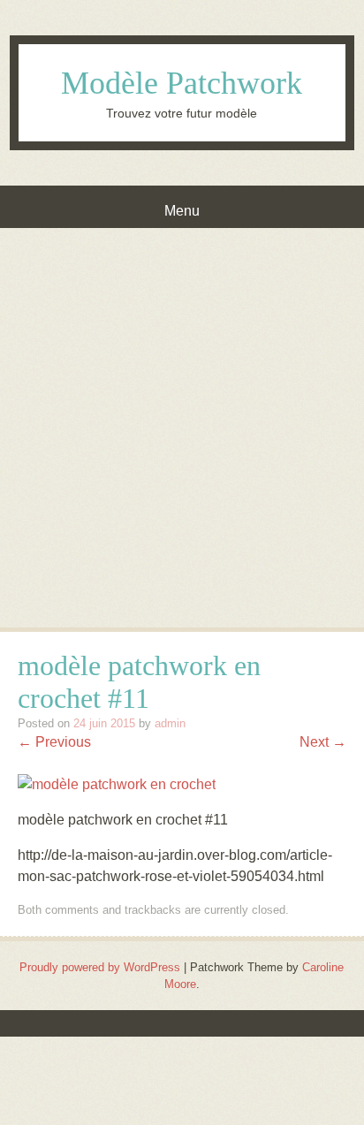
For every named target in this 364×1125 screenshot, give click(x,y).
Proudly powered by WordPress (99, 967)
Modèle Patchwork (181, 83)
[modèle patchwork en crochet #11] (117, 784)
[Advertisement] (182, 419)
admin (170, 723)
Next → (323, 741)
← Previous (54, 741)
